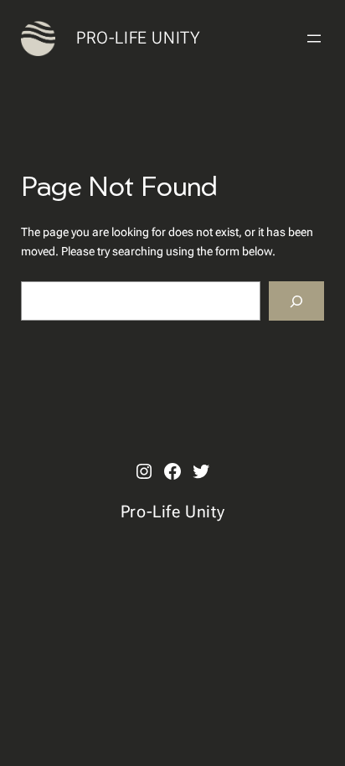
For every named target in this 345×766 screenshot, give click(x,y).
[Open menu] (314, 38)
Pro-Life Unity (138, 38)
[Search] (296, 301)
